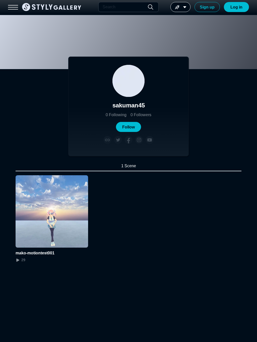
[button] (128, 127)
